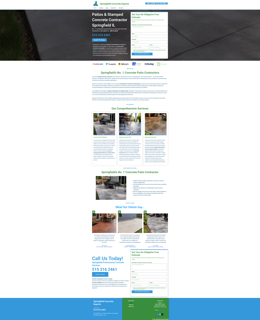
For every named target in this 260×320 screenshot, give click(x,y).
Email (151, 45)
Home (94, 8)
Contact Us (113, 8)
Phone (133, 45)
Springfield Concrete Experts (114, 3)
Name (133, 33)
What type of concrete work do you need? (142, 24)
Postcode (134, 39)
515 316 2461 (101, 35)
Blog (107, 8)
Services (101, 8)
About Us (121, 8)
